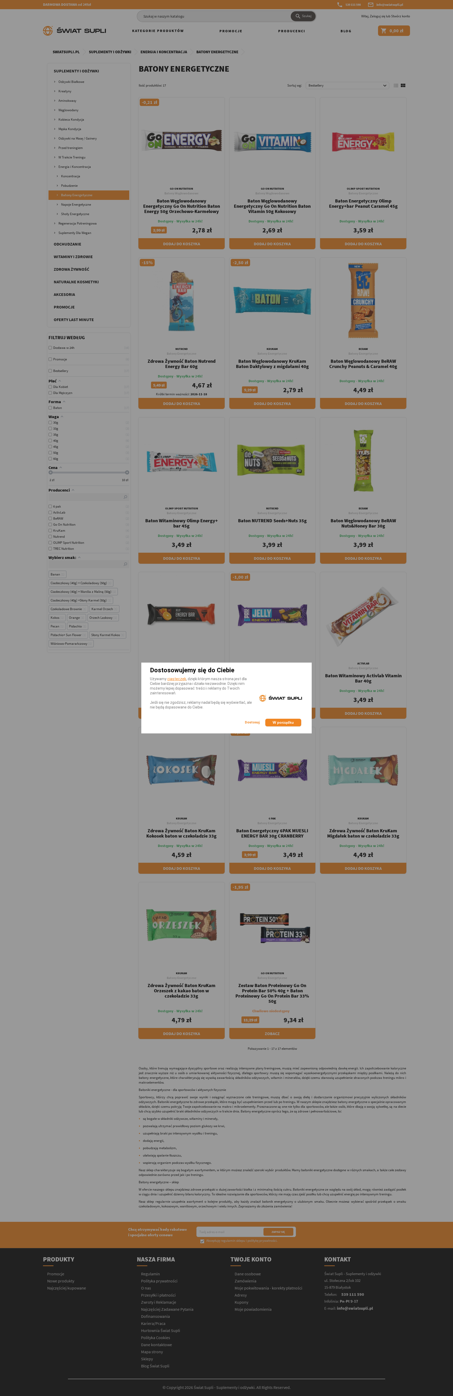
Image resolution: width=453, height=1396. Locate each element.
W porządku (283, 722)
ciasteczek (176, 679)
